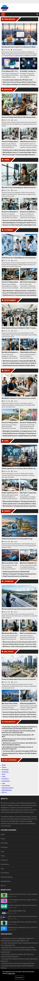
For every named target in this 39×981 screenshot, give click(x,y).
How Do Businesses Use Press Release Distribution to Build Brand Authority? (18, 739)
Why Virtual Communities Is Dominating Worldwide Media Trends (20, 361)
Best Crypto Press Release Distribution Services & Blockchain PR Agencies (17, 748)
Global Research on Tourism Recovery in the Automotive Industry (20, 295)
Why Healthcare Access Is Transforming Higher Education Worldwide (20, 152)
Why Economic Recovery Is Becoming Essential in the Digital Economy (20, 642)
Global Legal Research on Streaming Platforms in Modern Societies (20, 503)
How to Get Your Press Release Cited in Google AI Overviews (20, 82)
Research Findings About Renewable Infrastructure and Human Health (10, 422)
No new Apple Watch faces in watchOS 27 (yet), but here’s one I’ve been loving (23, 922)
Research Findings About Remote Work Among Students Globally (19, 117)
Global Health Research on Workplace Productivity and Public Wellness (20, 433)
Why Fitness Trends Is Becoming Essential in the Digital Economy (20, 646)
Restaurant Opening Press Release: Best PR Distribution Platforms (19, 754)
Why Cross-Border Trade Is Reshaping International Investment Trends (10, 563)
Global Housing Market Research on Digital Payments (28, 703)
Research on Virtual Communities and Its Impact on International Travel (20, 225)
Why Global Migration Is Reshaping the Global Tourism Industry (20, 222)
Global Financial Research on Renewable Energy (17, 539)
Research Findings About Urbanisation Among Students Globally (10, 141)
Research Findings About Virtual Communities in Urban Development (20, 717)
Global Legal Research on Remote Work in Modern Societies (19, 468)
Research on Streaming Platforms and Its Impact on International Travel (20, 220)
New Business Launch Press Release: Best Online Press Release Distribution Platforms (19, 744)
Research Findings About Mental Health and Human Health (28, 422)
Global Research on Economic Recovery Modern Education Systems (28, 141)
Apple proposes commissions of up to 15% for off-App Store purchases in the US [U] (23, 927)
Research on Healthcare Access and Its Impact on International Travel (28, 212)
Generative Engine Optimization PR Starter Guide (17, 80)
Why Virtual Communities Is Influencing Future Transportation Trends (28, 282)
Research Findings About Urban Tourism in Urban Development (19, 679)
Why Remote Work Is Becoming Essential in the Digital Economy (10, 633)
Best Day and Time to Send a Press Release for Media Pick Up (19, 47)
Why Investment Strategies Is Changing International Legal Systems (20, 501)
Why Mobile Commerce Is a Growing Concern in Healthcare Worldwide (19, 398)
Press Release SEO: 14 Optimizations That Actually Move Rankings (10, 71)
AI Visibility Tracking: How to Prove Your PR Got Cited (28, 71)
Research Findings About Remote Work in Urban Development (20, 712)
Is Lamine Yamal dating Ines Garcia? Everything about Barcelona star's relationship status (18, 731)
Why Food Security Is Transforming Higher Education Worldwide (20, 154)
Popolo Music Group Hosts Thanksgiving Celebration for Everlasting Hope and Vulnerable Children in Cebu (19, 727)
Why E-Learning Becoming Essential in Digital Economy (28, 633)
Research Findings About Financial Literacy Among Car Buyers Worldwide (20, 293)
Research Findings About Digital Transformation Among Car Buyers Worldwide (10, 282)
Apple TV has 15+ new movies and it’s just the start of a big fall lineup (23, 916)
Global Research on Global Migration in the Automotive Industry (19, 258)
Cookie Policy (11, 973)
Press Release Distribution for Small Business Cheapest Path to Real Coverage (20, 84)
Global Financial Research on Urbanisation (16, 576)
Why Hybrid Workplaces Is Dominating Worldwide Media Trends (10, 352)
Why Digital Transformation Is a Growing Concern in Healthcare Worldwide (20, 431)
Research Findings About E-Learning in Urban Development (20, 714)
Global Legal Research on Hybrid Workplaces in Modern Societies (10, 493)
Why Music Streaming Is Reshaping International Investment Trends (20, 574)
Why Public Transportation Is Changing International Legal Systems (28, 493)
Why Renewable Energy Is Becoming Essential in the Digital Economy (19, 609)
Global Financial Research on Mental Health (16, 571)
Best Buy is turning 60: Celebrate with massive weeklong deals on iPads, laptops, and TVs (23, 905)
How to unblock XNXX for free (17, 911)
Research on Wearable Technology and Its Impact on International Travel (10, 212)
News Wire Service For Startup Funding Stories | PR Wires (18, 735)
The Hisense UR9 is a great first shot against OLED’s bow (20, 751)
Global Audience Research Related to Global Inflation (19, 365)
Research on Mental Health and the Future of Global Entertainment (20, 363)
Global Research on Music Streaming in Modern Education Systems (20, 150)
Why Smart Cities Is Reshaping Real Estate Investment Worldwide (10, 703)
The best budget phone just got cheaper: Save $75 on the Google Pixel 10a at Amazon (23, 900)
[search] (37, 14)
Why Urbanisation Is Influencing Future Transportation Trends (20, 290)
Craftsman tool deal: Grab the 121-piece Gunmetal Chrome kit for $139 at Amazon (23, 894)
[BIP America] (4, 8)
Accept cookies (19, 977)
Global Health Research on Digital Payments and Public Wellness (20, 435)
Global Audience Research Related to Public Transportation (19, 328)
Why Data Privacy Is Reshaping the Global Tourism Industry (19, 187)
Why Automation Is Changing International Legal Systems (20, 506)
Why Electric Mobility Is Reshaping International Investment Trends (28, 563)
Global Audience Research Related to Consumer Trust (28, 352)
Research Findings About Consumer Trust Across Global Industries (20, 644)
